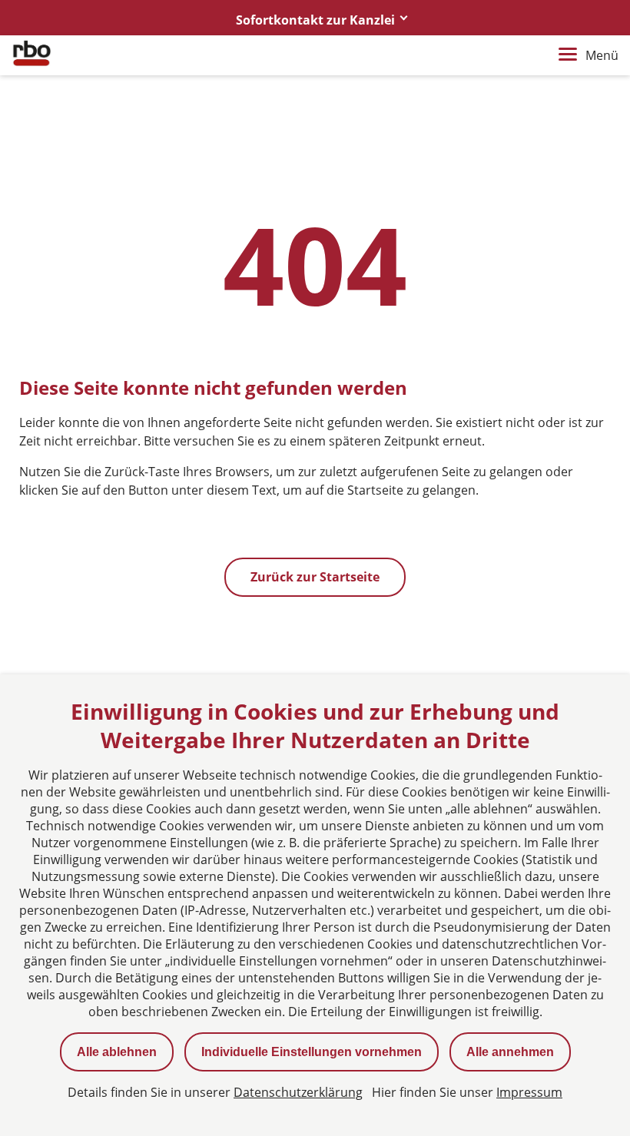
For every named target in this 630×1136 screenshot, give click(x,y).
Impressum (529, 1092)
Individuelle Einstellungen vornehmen (311, 1051)
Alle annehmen (510, 1051)
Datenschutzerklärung (298, 1092)
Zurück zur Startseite (315, 576)
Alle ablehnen (117, 1051)
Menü (601, 55)
